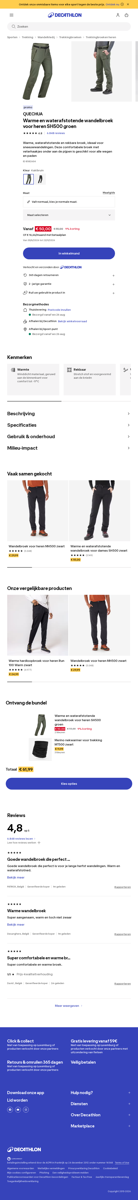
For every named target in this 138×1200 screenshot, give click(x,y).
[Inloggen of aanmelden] (118, 15)
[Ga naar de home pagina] (65, 15)
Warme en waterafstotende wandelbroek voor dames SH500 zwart (98, 548)
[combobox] (69, 214)
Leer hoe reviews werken (21, 842)
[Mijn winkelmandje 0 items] (126, 15)
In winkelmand (69, 253)
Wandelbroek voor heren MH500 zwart (37, 546)
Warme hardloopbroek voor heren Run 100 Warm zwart (37, 663)
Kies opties (69, 783)
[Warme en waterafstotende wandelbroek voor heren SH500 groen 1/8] (37, 71)
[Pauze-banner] (122, 4)
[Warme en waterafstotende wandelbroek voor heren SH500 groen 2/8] (101, 71)
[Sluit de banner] (128, 4)
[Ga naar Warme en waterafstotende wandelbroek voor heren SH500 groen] (40, 725)
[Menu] (11, 15)
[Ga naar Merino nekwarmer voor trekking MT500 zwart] (40, 749)
